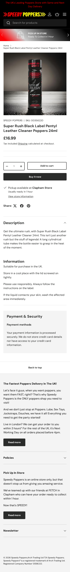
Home (6, 46)
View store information (20, 196)
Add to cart (47, 165)
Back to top (35, 367)
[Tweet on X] (15, 205)
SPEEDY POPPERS (12, 120)
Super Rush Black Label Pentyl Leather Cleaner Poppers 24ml (32, 48)
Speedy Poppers (19, 557)
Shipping (23, 143)
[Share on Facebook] (21, 205)
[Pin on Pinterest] (28, 205)
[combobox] (35, 22)
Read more (14, 442)
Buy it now (35, 176)
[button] (57, 14)
